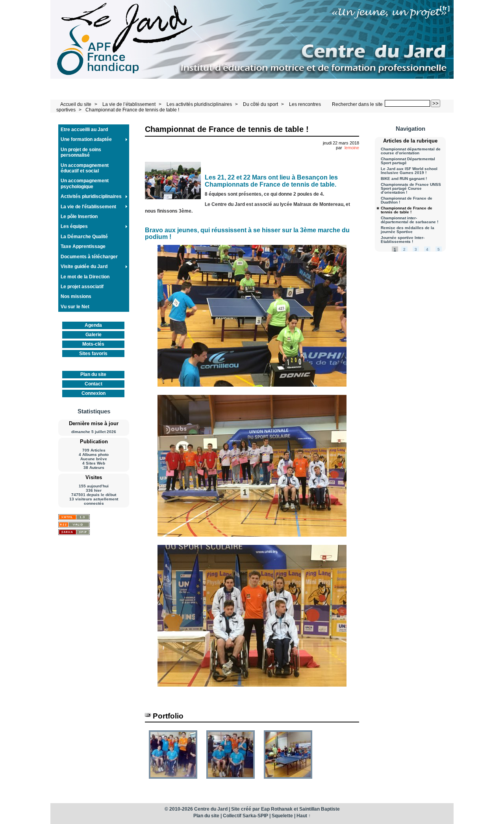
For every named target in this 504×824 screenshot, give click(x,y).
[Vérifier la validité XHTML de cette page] (74, 517)
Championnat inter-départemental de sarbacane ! (409, 220)
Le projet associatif (82, 286)
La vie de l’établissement (129, 104)
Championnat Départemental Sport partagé (408, 161)
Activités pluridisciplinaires (91, 196)
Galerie (93, 334)
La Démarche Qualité (84, 236)
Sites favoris (93, 353)
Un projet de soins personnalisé (81, 152)
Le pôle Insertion (79, 216)
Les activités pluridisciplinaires (199, 104)
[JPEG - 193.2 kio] (173, 781)
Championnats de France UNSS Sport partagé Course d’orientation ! (411, 188)
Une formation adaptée (86, 139)
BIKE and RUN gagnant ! (404, 179)
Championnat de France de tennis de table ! (132, 110)
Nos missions (76, 296)
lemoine (352, 147)
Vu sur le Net (75, 306)
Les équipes (74, 226)
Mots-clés (93, 344)
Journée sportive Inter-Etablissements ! (402, 240)
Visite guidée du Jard (84, 266)
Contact (93, 384)
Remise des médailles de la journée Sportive (407, 230)
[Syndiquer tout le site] (74, 525)
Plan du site (93, 374)
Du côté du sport (260, 104)
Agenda (93, 325)
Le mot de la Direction (85, 277)
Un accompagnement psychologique (85, 183)
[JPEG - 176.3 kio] (231, 781)
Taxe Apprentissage (83, 246)
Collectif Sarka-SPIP (245, 815)
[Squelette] (74, 532)
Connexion (94, 393)
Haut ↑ (303, 815)
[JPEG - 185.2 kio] (288, 781)
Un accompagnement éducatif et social (85, 168)
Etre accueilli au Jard (84, 129)
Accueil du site (75, 104)
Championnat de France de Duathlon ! (406, 200)
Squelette (282, 815)
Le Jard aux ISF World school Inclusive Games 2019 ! (409, 171)
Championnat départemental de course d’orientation (411, 151)
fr (445, 8)
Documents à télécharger (89, 256)
